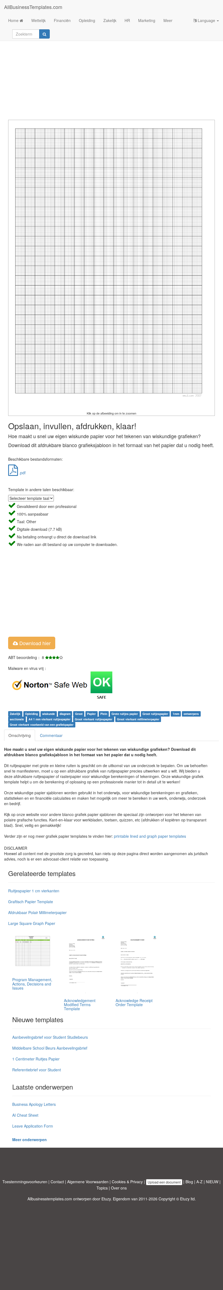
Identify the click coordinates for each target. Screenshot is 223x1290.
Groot (79, 714)
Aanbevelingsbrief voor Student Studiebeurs (50, 1037)
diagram (65, 714)
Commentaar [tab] (51, 735)
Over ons (119, 1188)
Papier (91, 714)
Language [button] (206, 20)
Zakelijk (109, 20)
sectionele (17, 719)
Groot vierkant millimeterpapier (138, 719)
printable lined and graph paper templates (150, 836)
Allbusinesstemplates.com (49, 1198)
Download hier (34, 642)
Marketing (146, 20)
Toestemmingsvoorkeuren (24, 1181)
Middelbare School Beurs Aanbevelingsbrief (49, 1048)
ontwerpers (191, 714)
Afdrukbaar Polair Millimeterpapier (37, 912)
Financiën (62, 20)
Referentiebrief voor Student (36, 1069)
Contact (57, 1181)
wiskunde (48, 714)
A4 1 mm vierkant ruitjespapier (49, 719)
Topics (102, 1188)
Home (14, 20)
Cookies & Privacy (127, 1181)
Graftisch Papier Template (30, 901)
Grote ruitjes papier (125, 714)
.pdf (22, 472)
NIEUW (212, 1181)
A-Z (199, 1181)
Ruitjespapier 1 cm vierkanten (33, 890)
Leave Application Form (32, 1126)
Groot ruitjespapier (155, 714)
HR (127, 20)
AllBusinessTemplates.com (33, 6)
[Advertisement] (111, 76)
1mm (176, 714)
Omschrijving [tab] (19, 735)
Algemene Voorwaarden (88, 1181)
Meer (167, 20)
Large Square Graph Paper (31, 923)
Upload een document (164, 1182)
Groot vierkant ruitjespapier (93, 719)
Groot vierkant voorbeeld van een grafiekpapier (41, 725)
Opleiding (87, 20)
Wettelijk (38, 20)
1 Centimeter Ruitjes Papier (36, 1059)
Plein (103, 714)
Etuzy (106, 1198)
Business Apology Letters (34, 1104)
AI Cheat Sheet (25, 1115)
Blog (189, 1181)
